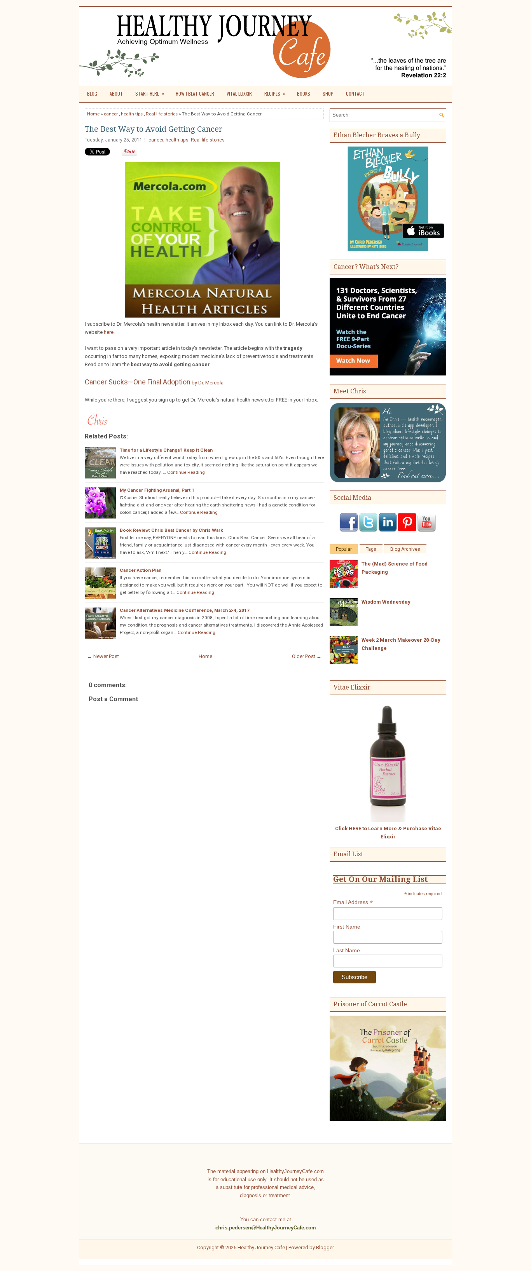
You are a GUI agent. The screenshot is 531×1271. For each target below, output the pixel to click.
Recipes (274, 93)
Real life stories (162, 114)
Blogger (325, 1247)
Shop (328, 93)
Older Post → (306, 656)
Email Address (353, 902)
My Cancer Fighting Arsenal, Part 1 (157, 490)
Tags (371, 549)
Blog (92, 93)
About (116, 93)
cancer (111, 114)
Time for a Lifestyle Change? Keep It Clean (166, 450)
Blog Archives (405, 549)
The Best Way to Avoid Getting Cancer (154, 129)
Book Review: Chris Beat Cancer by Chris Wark (171, 530)
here (109, 332)
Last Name (346, 950)
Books (303, 93)
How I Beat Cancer (195, 93)
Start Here (149, 93)
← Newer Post (103, 656)
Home (93, 114)
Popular (344, 549)
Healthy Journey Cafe (261, 1247)
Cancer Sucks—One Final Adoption (154, 382)
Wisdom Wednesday (386, 602)
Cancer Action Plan (140, 570)
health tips (132, 114)
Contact (355, 93)
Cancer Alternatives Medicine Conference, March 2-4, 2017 (185, 610)
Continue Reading (186, 472)
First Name (346, 927)
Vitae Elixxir (239, 93)
